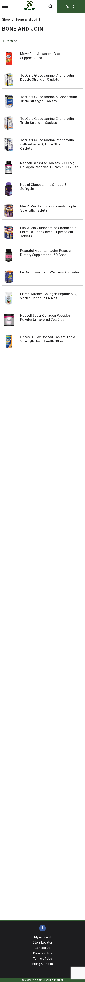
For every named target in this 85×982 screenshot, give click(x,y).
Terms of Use (42, 958)
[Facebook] (42, 928)
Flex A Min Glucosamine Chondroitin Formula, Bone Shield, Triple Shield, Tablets (48, 232)
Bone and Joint (27, 19)
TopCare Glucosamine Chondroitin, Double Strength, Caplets (47, 77)
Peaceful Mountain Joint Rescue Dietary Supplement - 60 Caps (45, 253)
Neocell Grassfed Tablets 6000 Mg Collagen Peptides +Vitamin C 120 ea (49, 165)
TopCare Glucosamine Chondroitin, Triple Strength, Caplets (47, 120)
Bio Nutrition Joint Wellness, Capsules (49, 272)
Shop (6, 19)
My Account (42, 937)
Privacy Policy (42, 953)
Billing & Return (42, 964)
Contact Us (42, 948)
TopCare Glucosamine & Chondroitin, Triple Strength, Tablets (49, 99)
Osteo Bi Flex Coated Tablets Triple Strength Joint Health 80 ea (47, 339)
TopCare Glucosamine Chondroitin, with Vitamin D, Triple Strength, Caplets (47, 144)
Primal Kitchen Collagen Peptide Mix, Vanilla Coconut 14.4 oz (48, 296)
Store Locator (42, 942)
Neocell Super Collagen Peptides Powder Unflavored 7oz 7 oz (45, 317)
